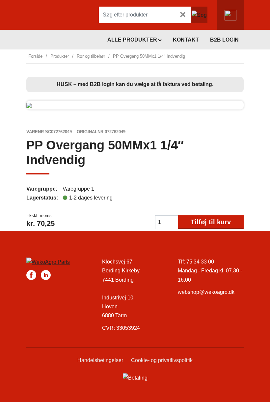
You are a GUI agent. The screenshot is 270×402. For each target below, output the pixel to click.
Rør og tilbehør (91, 56)
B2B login (224, 40)
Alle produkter (132, 40)
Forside (35, 56)
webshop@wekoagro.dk (206, 292)
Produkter (59, 56)
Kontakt (186, 40)
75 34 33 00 (200, 261)
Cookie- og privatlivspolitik (162, 360)
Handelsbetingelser (100, 360)
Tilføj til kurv (211, 222)
